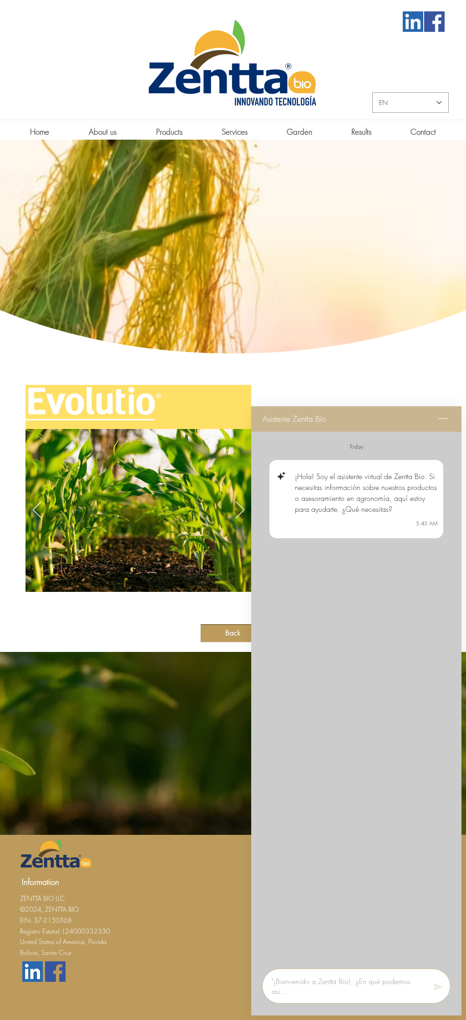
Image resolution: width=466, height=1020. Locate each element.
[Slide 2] (138, 614)
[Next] (240, 510)
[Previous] (37, 510)
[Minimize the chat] (443, 419)
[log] (356, 697)
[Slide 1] (130, 614)
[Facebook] (434, 21)
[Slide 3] (146, 614)
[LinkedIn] (413, 21)
